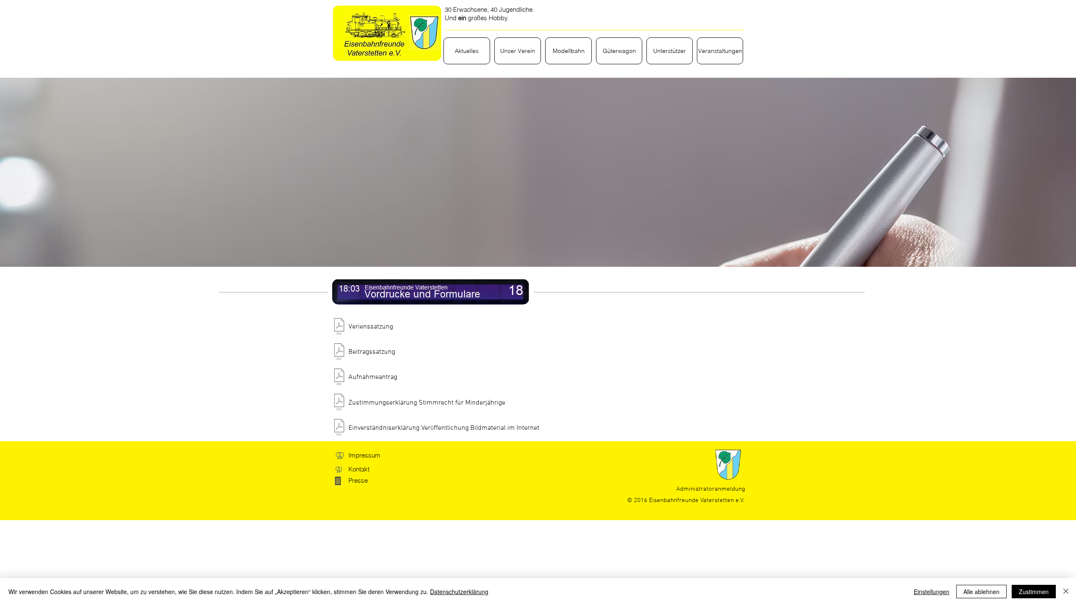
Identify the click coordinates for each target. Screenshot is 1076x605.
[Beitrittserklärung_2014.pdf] (339, 377)
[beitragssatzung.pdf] (339, 352)
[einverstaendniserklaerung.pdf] (339, 428)
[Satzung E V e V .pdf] (339, 327)
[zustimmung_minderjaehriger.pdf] (339, 403)
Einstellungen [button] (931, 591)
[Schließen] (1066, 591)
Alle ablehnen (981, 591)
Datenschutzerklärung (459, 591)
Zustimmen (1034, 591)
